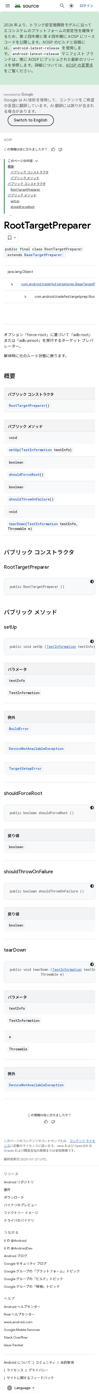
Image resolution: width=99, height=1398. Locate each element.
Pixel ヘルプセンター (19, 1314)
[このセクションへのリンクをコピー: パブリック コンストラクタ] (79, 553)
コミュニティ (46, 1362)
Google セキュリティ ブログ (25, 1263)
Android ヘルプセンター (22, 1307)
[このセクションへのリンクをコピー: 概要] (20, 377)
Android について (17, 1362)
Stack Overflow (15, 1337)
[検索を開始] (62, 6)
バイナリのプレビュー (20, 1205)
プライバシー (38, 1370)
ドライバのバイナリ (19, 1220)
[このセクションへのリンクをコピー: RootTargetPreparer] (54, 567)
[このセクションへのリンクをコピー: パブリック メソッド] (62, 613)
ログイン (86, 6)
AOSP (8, 140)
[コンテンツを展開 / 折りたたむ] (36, 161)
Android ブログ (15, 1256)
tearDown (17, 524)
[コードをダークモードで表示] (92, 581)
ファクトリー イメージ (21, 1213)
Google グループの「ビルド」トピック (33, 1279)
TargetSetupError (25, 768)
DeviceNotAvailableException (36, 748)
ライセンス (15, 1370)
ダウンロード (14, 1197)
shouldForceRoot (24, 474)
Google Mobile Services (22, 1330)
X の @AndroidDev (18, 1248)
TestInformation (36, 450)
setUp (14, 450)
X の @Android (15, 1240)
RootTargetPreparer (27, 405)
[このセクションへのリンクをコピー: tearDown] (31, 950)
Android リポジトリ (19, 1182)
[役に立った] (53, 149)
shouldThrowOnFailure (29, 499)
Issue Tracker (13, 1345)
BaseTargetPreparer (43, 255)
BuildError (19, 728)
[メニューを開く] (7, 6)
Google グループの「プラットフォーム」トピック (42, 1271)
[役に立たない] (60, 149)
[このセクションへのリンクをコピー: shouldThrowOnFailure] (58, 872)
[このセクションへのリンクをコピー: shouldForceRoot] (47, 794)
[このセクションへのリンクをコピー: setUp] (21, 627)
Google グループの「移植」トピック (32, 1286)
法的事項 (67, 1362)
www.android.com (18, 1322)
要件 (7, 1190)
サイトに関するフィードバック (30, 1378)
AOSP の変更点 (79, 65)
